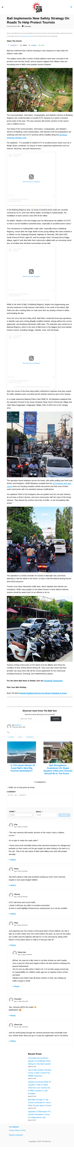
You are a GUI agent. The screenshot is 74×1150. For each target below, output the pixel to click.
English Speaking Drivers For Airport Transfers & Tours (43, 693)
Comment (11, 792)
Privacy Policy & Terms (17, 1130)
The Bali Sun (17, 725)
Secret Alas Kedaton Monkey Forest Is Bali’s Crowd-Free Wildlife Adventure (39, 1073)
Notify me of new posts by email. (22, 787)
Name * (12, 811)
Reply (13, 860)
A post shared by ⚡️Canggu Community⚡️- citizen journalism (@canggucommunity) (32, 205)
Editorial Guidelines (16, 1135)
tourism (20, 737)
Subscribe (56, 719)
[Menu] (2, 7)
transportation (29, 737)
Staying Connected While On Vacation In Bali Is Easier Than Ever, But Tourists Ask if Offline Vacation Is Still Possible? (39, 1088)
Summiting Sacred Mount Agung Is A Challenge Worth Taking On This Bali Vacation (39, 1061)
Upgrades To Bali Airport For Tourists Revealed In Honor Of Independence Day (39, 1114)
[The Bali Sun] (37, 7)
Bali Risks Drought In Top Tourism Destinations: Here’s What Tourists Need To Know (39, 1102)
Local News (11, 737)
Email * (39, 812)
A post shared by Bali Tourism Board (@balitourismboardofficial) (31, 300)
